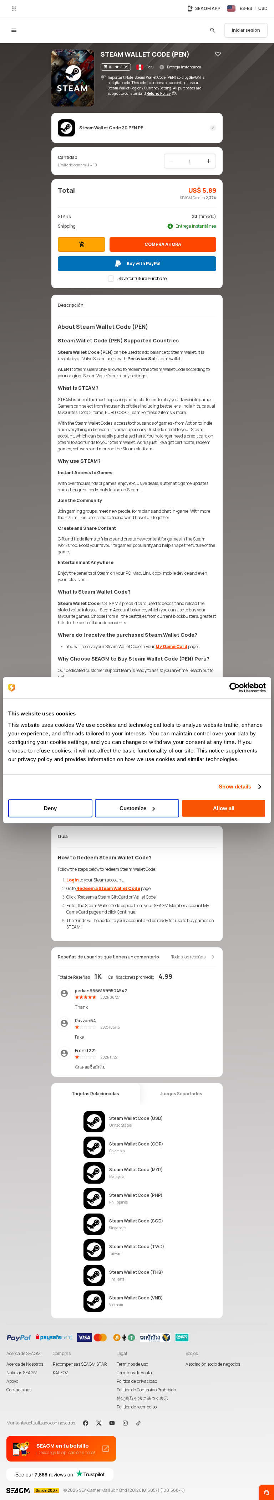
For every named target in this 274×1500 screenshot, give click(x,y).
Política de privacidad (137, 1381)
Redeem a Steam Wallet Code (108, 888)
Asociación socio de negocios (213, 1364)
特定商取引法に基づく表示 (142, 1398)
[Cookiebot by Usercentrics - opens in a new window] (234, 687)
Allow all (223, 808)
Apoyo (12, 1381)
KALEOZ (60, 1373)
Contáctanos (18, 1390)
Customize (133, 808)
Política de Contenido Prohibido (146, 1390)
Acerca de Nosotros (24, 1364)
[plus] (208, 161)
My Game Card (171, 646)
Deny (50, 808)
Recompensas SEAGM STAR (80, 1364)
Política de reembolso (137, 1407)
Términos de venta (134, 1373)
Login (72, 880)
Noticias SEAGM (21, 1373)
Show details (235, 786)
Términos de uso (132, 1364)
